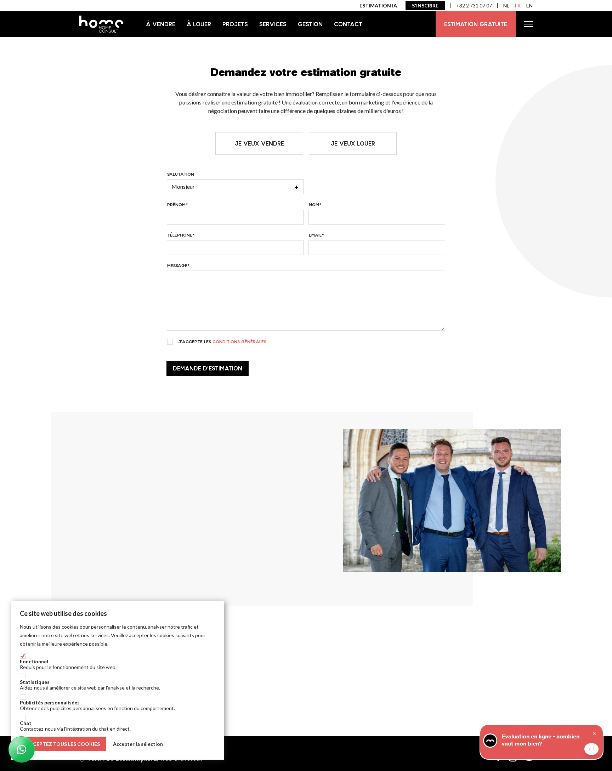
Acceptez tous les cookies (63, 744)
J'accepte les (222, 341)
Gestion (310, 24)
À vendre (160, 24)
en (529, 5)
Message (177, 265)
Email (315, 235)
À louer (199, 24)
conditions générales (239, 342)
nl (506, 5)
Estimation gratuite (475, 24)
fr (518, 5)
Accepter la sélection (138, 744)
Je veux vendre (259, 143)
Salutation (180, 174)
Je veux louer (353, 143)
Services (273, 24)
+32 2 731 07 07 (474, 5)
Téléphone (179, 235)
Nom (314, 204)
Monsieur (183, 186)
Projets (235, 24)
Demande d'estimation (207, 368)
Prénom (176, 204)
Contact (348, 24)
